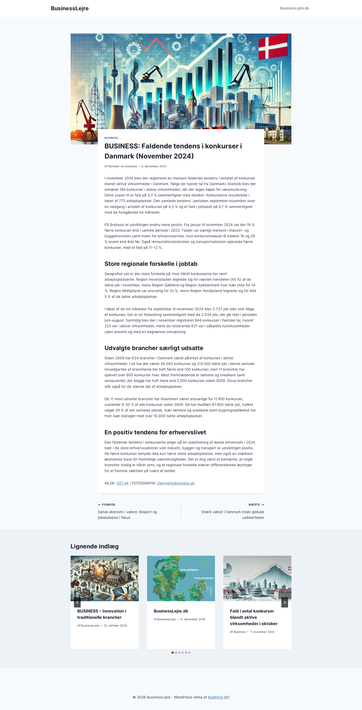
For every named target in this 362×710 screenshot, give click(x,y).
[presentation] (105, 578)
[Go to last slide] (77, 602)
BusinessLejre (90, 625)
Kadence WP (219, 697)
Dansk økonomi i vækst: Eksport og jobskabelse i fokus (127, 511)
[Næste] (284, 602)
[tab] (173, 653)
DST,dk (122, 483)
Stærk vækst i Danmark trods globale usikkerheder (233, 511)
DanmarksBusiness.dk (176, 483)
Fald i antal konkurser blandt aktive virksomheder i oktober (254, 617)
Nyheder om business (122, 166)
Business (111, 137)
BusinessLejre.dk (294, 8)
